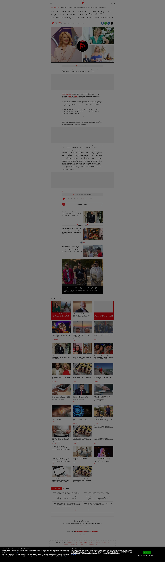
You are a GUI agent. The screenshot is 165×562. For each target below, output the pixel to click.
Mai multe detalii (15, 552)
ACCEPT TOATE (147, 552)
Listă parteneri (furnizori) (75, 554)
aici (65, 556)
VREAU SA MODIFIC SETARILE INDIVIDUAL (147, 555)
